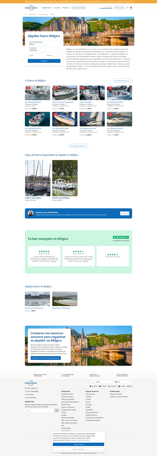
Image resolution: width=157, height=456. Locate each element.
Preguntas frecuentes (68, 410)
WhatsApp (30, 394)
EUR (118, 382)
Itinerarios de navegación (94, 418)
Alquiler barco (32, 14)
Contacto (125, 213)
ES (99, 382)
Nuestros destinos (92, 412)
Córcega (88, 405)
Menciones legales (67, 418)
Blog (130, 386)
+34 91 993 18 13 (32, 388)
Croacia (88, 399)
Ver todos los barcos (122, 81)
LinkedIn (123, 386)
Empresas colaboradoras (70, 402)
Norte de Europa (43, 14)
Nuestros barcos (91, 415)
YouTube (103, 386)
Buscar (44, 61)
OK (57, 410)
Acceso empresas (116, 394)
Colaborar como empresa (119, 397)
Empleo (64, 415)
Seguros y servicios (68, 407)
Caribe (88, 407)
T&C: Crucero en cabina (69, 420)
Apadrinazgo (65, 405)
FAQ (62, 426)
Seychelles (89, 410)
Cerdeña (88, 397)
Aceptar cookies (78, 444)
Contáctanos (65, 431)
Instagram (113, 386)
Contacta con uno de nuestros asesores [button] (45, 358)
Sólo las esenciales (78, 449)
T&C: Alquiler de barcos (69, 423)
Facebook (94, 386)
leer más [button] (53, 261)
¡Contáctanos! (31, 398)
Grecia (88, 402)
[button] (47, 7)
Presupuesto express (93, 420)
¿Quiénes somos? (67, 394)
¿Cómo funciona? (67, 397)
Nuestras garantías (68, 399)
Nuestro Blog (65, 428)
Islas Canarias (90, 394)
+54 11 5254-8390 (32, 391)
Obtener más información (81, 440)
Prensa (63, 412)
